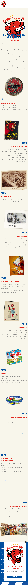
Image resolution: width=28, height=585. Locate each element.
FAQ (2, 563)
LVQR (3, 4)
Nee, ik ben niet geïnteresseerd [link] (15, 579)
